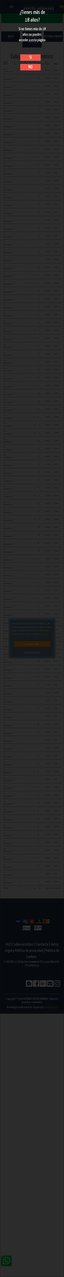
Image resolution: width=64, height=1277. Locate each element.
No (30, 67)
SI (30, 57)
